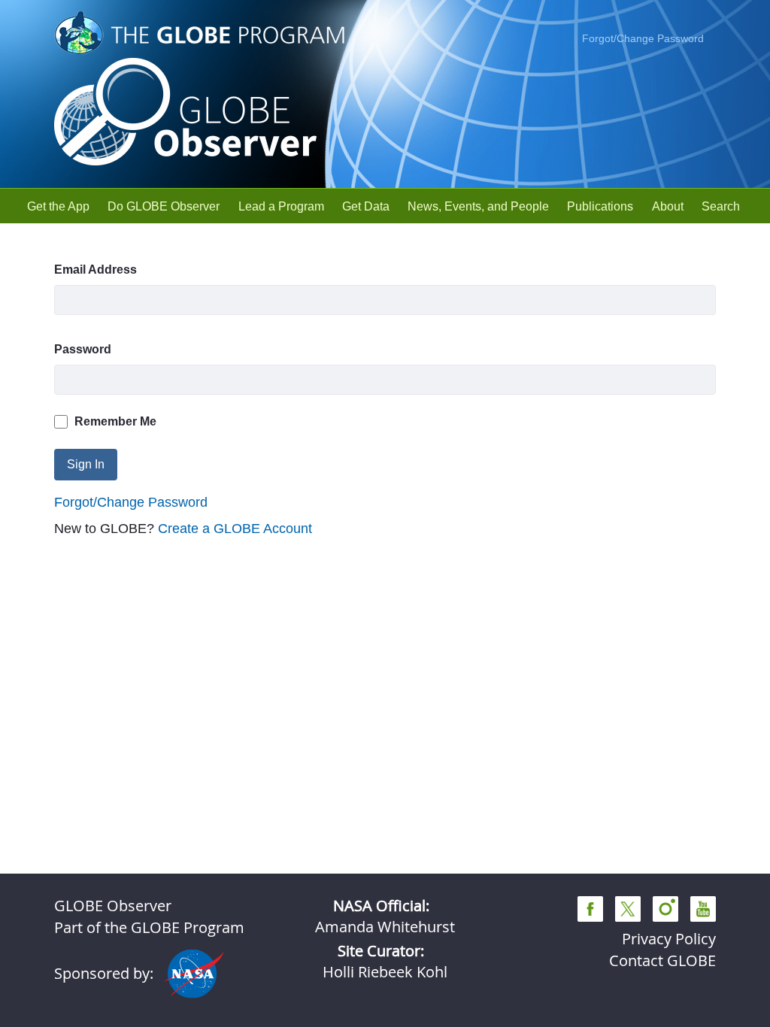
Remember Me (115, 421)
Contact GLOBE (662, 960)
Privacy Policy (669, 939)
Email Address (95, 269)
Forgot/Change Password (643, 38)
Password (82, 349)
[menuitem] (58, 206)
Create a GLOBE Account (235, 528)
